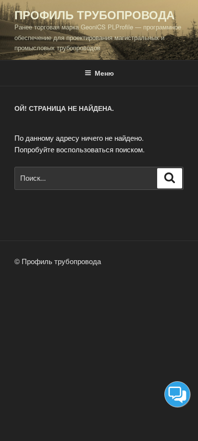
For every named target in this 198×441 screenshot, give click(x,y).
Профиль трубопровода (94, 14)
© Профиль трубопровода (57, 261)
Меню (104, 73)
